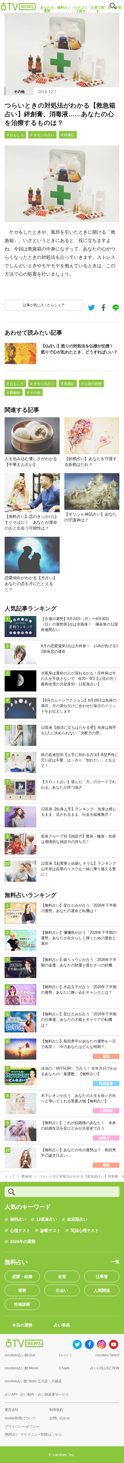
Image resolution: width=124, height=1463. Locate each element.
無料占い (18, 1219)
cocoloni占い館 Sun (20, 1355)
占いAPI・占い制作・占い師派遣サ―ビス (37, 1394)
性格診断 (22, 1304)
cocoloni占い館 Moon (21, 1368)
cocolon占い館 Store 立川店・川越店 (33, 1381)
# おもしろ (15, 135)
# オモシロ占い (42, 135)
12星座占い (46, 1219)
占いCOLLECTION (104, 1368)
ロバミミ (65, 1355)
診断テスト (50, 1230)
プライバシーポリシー (22, 1427)
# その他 (33, 393)
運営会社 (11, 1410)
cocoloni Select (107, 1355)
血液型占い (77, 1219)
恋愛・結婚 (22, 1276)
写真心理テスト (85, 1230)
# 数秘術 (13, 393)
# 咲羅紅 (67, 135)
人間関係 (102, 1290)
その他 (19, 92)
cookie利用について (20, 1418)
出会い (62, 1290)
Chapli (64, 1368)
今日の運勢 (22, 1325)
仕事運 (102, 1276)
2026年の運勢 (22, 1241)
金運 (62, 1276)
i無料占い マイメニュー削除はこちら (33, 1434)
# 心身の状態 (91, 384)
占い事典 (62, 1325)
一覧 (115, 1261)
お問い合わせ (59, 1418)
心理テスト (20, 1230)
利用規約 (56, 1410)
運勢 (22, 1290)
